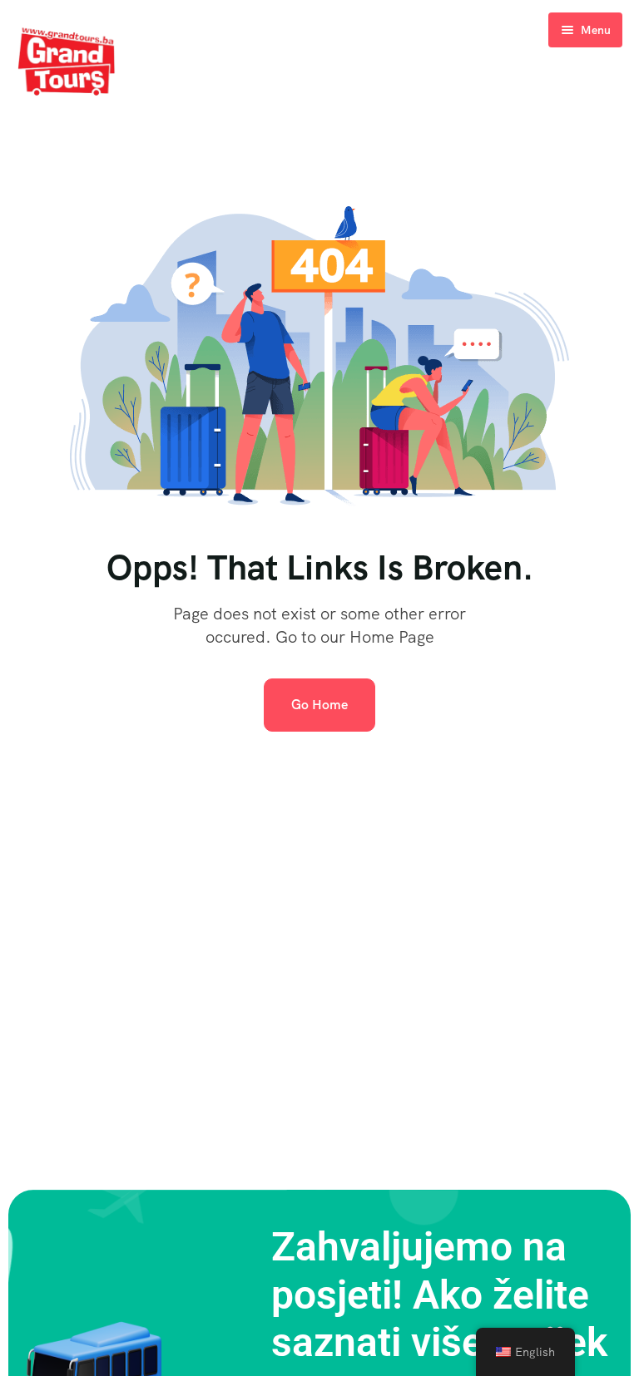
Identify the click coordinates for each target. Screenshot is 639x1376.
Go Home (319, 704)
